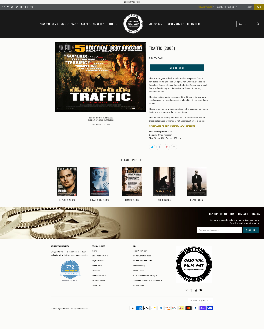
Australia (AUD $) (226, 6)
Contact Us (96, 285)
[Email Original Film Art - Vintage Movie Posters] (3, 6)
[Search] (257, 24)
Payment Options (98, 261)
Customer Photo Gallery (142, 261)
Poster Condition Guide (142, 256)
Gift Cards (96, 271)
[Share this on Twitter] (152, 147)
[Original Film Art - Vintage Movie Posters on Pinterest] (16, 6)
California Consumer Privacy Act (145, 275)
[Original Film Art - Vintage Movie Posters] (133, 24)
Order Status (26, 6)
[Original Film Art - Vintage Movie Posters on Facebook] (7, 6)
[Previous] (55, 184)
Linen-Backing (139, 266)
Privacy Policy (138, 285)
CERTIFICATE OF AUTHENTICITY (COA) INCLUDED (172, 126)
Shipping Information (100, 256)
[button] (54, 23)
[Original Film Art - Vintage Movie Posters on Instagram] (12, 6)
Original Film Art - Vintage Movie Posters (72, 309)
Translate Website (99, 275)
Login (249, 6)
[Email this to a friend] (174, 147)
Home (94, 251)
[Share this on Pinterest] (167, 147)
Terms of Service (98, 280)
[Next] (209, 184)
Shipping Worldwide (132, 2)
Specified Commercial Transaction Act (148, 280)
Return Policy (97, 266)
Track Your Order (140, 251)
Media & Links (138, 271)
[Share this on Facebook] (159, 147)
